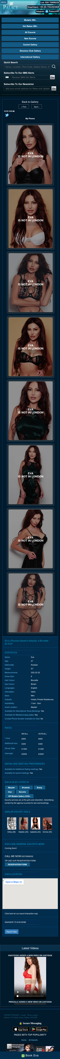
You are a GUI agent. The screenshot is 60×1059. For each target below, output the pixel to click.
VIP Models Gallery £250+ (19, 796)
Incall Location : (11, 707)
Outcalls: (8, 699)
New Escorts (30, 38)
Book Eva (32, 1055)
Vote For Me (9, 111)
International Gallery (30, 56)
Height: (8, 668)
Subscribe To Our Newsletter (19, 84)
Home (24, 1040)
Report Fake (11, 931)
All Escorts (30, 32)
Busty (39, 787)
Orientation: (9, 691)
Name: (7, 657)
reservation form (17, 864)
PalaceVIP (54, 11)
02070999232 (27, 856)
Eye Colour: (10, 684)
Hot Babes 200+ (30, 26)
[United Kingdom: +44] (7, 77)
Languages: (10, 687)
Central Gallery (30, 44)
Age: (7, 661)
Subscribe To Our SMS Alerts (19, 72)
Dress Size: (9, 676)
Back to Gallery (30, 102)
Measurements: (11, 672)
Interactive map (31, 913)
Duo (10, 791)
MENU (4, 2)
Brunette (26, 787)
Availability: (9, 703)
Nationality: (9, 664)
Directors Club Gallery (30, 50)
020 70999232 (52, 2)
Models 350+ (30, 19)
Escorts (22, 791)
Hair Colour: (10, 680)
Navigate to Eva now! (15, 922)
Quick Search (11, 62)
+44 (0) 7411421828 (49, 7)
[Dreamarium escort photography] (20, 1050)
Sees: (7, 695)
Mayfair (11, 787)
